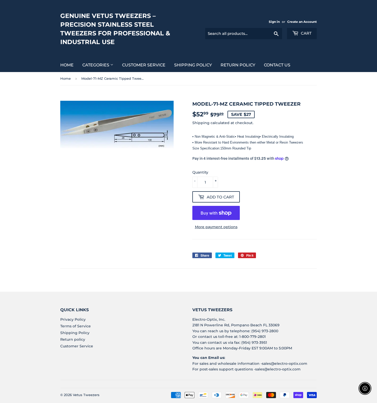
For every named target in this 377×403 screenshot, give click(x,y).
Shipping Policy (193, 65)
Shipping (201, 122)
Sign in (274, 22)
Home (67, 65)
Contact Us (277, 65)
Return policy (238, 65)
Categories (96, 65)
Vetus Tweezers (86, 395)
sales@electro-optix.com (284, 363)
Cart (306, 33)
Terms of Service (75, 326)
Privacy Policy (73, 319)
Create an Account (302, 22)
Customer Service (143, 65)
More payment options (216, 227)
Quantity (200, 172)
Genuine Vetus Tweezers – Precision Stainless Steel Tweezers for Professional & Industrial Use (115, 29)
